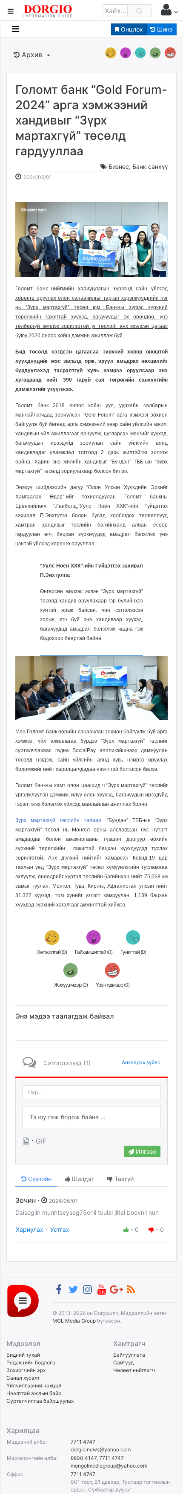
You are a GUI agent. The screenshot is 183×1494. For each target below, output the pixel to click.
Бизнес (119, 166)
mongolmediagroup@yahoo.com (109, 1465)
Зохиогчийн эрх (26, 1370)
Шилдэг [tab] (82, 1178)
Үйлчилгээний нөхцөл (33, 1385)
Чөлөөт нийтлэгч (134, 1370)
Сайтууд (123, 1362)
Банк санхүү (150, 166)
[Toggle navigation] (15, 29)
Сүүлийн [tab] (38, 1178)
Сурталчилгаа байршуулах (40, 1401)
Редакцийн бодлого (30, 1362)
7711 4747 (83, 1442)
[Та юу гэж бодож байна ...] (91, 1117)
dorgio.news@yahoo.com (101, 1449)
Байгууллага (129, 1355)
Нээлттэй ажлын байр (33, 1393)
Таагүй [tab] (123, 1178)
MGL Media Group (74, 1320)
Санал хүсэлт (23, 1378)
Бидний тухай (23, 1355)
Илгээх (145, 1151)
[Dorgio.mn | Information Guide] (23, 1300)
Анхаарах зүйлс (141, 1062)
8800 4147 (84, 1458)
